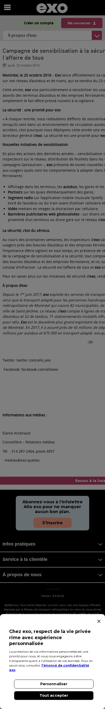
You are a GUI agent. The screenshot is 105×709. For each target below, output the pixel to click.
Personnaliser (54, 684)
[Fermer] (98, 621)
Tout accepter (54, 695)
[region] (52, 661)
